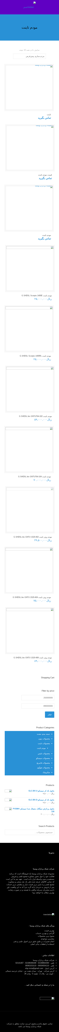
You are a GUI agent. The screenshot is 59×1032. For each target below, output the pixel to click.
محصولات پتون (44, 739)
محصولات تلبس (44, 753)
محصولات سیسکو (43, 758)
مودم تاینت (46, 235)
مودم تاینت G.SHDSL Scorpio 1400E (37, 295)
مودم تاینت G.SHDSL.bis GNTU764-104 (34, 477)
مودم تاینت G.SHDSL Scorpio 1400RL (35, 356)
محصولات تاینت (44, 743)
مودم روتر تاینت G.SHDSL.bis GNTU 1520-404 (32, 597)
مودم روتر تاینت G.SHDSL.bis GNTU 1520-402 (33, 537)
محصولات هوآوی (43, 768)
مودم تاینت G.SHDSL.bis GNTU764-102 (35, 416)
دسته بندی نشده (43, 734)
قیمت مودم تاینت (45, 175)
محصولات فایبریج (43, 763)
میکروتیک (46, 772)
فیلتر (49, 714)
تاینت (49, 114)
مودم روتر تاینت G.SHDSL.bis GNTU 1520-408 (33, 658)
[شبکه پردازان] (29, 7)
